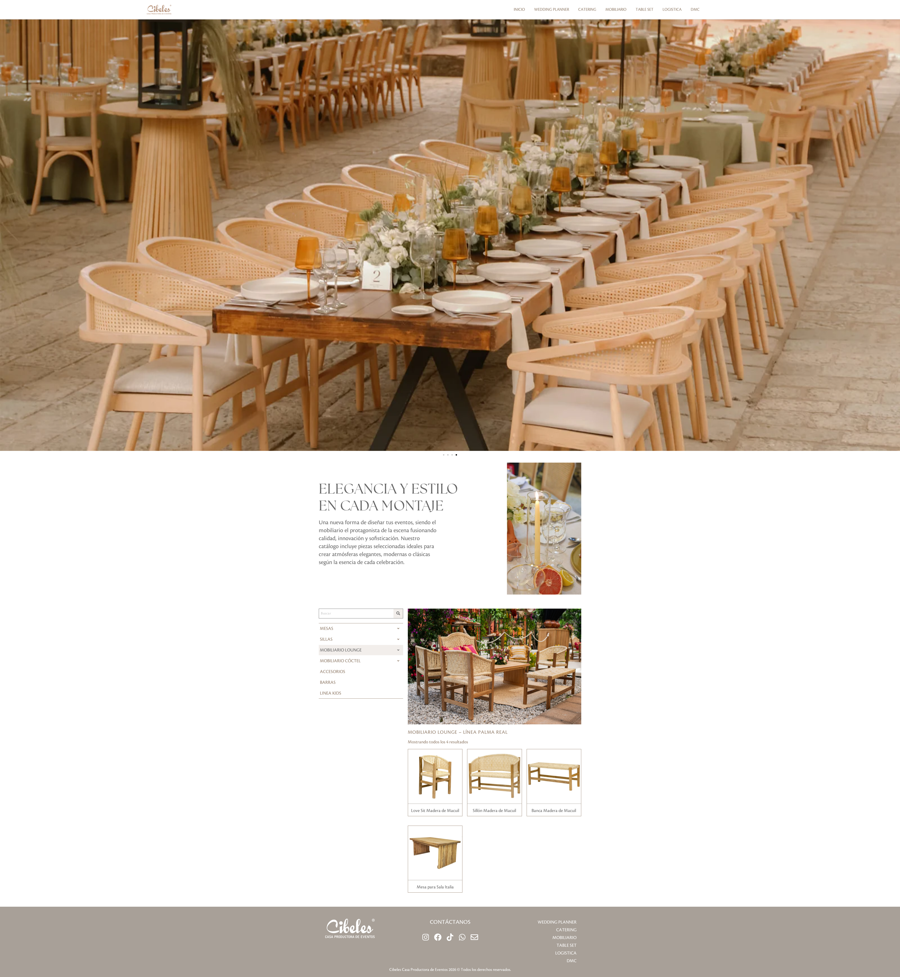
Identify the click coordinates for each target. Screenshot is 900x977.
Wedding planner (551, 9)
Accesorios (332, 671)
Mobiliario (615, 9)
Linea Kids (330, 693)
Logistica (672, 9)
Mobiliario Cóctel (340, 661)
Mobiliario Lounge (341, 650)
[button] (443, 455)
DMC (695, 9)
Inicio (519, 9)
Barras (328, 682)
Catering (587, 9)
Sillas (326, 639)
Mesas (326, 628)
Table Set (644, 9)
